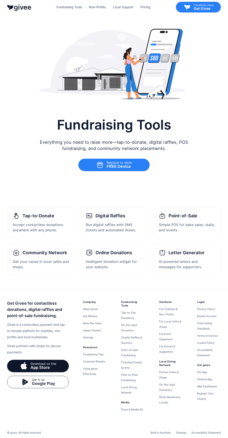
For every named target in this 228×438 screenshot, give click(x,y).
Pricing (145, 7)
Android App (204, 379)
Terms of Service (207, 335)
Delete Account (206, 316)
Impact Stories (92, 330)
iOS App (202, 372)
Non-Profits (97, 7)
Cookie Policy (205, 342)
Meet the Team (92, 323)
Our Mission (90, 316)
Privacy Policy (206, 309)
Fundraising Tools (69, 7)
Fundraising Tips (93, 354)
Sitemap (88, 337)
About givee (90, 309)
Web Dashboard (207, 386)
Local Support (123, 7)
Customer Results (94, 361)
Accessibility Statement (206, 432)
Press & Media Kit (132, 409)
